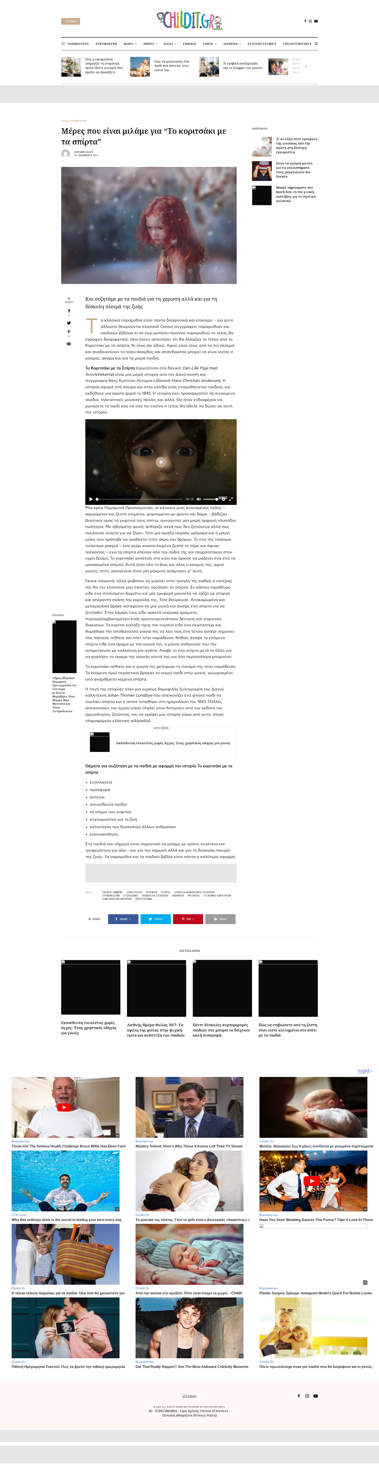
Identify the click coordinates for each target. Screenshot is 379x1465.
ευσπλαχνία (131, 895)
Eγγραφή (70, 21)
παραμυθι (178, 895)
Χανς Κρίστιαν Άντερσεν (116, 899)
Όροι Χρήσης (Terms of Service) (204, 1411)
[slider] (139, 499)
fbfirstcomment (112, 892)
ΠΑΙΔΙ (64, 121)
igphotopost (134, 892)
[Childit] (189, 20)
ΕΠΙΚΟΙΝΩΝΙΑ (166, 1411)
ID (150, 1411)
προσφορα (194, 895)
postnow (151, 892)
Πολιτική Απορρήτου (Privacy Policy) (189, 1415)
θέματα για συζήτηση (155, 895)
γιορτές (165, 892)
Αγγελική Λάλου (83, 152)
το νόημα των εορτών (217, 895)
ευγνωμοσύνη (111, 895)
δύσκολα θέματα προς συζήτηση (194, 892)
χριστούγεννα (143, 899)
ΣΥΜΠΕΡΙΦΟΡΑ (78, 121)
